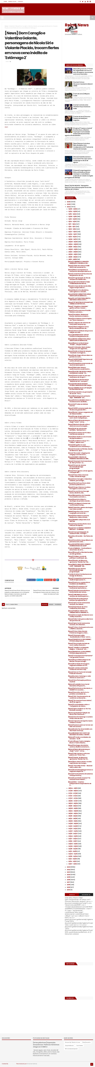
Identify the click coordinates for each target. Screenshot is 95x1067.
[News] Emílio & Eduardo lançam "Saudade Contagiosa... (79, 352)
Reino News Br (77, 27)
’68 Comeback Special (71, 1049)
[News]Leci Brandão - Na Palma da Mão (80, 537)
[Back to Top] (91, 1064)
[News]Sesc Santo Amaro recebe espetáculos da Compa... (80, 762)
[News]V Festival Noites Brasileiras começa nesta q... (80, 774)
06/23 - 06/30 (73, 803)
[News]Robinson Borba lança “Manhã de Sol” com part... (78, 380)
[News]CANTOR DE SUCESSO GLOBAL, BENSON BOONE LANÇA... (80, 384)
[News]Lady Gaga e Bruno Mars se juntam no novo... (80, 356)
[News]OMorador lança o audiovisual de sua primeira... (79, 368)
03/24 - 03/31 (73, 836)
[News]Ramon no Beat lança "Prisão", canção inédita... (78, 344)
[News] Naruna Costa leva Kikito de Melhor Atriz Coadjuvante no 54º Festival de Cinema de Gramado (83, 146)
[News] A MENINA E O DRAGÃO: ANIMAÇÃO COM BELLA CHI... (78, 262)
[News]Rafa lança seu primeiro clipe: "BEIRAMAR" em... (79, 396)
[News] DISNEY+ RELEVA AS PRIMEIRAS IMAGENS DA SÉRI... (78, 458)
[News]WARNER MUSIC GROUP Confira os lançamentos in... (78, 335)
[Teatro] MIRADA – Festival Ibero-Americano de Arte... (80, 549)
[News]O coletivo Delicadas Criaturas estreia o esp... (78, 668)
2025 (69, 204)
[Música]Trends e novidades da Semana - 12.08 (79, 738)
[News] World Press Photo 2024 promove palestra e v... (79, 484)
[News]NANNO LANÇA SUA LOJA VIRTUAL (79, 520)
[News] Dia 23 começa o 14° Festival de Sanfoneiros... (77, 587)
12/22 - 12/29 (72, 211)
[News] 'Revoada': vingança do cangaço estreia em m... (79, 453)
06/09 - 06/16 (73, 808)
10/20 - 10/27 (72, 234)
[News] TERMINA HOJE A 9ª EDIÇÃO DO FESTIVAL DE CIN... (80, 388)
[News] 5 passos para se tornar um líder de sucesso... (80, 725)
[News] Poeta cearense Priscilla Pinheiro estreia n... (79, 311)
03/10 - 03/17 (72, 841)
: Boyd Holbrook (69, 1045)
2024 (69, 207)
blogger (44, 604)
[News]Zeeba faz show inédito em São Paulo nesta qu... (80, 730)
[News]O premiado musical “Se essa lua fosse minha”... (79, 778)
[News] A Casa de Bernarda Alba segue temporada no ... (79, 286)
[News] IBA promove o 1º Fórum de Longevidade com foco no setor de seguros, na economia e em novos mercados (83, 71)
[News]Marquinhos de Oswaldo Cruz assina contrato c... (79, 496)
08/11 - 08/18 (72, 259)
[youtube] (85, 1)
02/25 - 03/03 (73, 846)
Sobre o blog (12, 1)
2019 (68, 877)
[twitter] (83, 1)
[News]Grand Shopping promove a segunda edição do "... (80, 770)
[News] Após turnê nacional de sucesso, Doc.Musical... (79, 624)
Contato (20, 1)
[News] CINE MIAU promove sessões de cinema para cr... (79, 595)
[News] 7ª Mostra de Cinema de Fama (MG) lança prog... (79, 323)
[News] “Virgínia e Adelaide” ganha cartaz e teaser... (78, 307)
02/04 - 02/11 (72, 854)
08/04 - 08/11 (72, 788)
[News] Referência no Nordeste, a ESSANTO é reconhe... (80, 689)
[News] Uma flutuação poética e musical (79, 681)
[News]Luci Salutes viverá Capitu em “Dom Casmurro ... (80, 319)
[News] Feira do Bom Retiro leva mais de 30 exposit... (79, 524)
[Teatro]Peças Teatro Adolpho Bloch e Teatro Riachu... (79, 742)
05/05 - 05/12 (73, 821)
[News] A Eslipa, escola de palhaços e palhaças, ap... (78, 557)
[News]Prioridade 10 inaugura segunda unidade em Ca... (78, 664)
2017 (68, 882)
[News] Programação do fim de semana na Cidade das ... (79, 278)
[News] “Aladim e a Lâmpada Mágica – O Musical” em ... (78, 648)
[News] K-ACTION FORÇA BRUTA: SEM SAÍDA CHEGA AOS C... (79, 299)
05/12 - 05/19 (72, 818)
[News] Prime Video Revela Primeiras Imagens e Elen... (78, 632)
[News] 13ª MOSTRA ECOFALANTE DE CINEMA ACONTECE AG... (80, 303)
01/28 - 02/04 (73, 856)
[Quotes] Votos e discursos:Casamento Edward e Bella (82, 84)
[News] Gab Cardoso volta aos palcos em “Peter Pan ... (79, 754)
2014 (68, 890)
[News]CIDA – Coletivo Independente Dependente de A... (79, 783)
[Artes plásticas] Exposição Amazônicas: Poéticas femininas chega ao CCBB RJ (46, 1045)
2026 (69, 202)
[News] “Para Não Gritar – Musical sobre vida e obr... (80, 766)
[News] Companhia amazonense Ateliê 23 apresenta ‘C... (79, 579)
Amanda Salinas (32, 1064)
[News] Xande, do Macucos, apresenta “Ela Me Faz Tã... (78, 758)
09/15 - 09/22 (73, 247)
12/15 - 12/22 (72, 214)
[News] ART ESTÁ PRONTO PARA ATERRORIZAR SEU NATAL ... (79, 282)
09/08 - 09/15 (73, 249)
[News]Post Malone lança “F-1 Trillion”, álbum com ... (78, 441)
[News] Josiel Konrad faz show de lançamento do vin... (80, 274)
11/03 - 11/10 (72, 229)
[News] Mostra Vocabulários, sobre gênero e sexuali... (78, 291)
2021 (68, 872)
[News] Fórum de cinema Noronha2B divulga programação (77, 466)
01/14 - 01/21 (72, 861)
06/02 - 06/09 (73, 811)
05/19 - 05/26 (73, 816)
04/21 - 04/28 (73, 826)
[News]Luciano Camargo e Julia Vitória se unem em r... (79, 677)
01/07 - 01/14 (72, 864)
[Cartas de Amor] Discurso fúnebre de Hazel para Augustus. (81, 118)
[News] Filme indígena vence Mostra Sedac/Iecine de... (78, 327)
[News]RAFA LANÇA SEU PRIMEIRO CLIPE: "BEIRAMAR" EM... (79, 565)
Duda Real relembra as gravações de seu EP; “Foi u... (80, 392)
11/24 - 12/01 (72, 221)
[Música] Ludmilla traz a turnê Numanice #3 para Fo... (78, 685)
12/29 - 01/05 (72, 209)
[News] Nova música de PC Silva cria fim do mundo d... (79, 433)
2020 (69, 875)
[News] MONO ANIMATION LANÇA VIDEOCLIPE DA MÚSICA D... (79, 295)
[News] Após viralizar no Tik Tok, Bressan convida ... (79, 709)
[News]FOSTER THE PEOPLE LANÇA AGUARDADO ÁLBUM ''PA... (79, 372)
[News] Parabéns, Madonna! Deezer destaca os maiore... (78, 315)
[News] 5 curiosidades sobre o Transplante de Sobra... (79, 705)
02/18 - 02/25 (73, 849)
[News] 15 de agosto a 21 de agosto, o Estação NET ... (80, 471)
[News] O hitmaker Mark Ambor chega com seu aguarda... (79, 348)
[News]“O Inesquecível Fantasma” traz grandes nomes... (80, 656)
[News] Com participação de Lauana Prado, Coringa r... (78, 532)
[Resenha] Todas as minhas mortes (78, 405)
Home (5, 1)
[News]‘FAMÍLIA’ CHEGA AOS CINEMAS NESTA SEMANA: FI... (78, 611)
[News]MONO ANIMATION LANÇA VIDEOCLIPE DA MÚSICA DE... (79, 339)
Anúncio (72, 894)
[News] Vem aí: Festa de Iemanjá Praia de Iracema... (79, 673)
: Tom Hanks (79, 1045)
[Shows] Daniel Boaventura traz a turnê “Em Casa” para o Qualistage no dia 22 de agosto (82, 159)
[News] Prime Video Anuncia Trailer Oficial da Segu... (78, 475)
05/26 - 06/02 (73, 813)
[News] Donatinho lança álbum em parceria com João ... (80, 541)
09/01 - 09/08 (73, 252)
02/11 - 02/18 (72, 851)
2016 (68, 885)
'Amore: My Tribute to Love (72, 1042)
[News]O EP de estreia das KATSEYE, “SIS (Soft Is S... (77, 429)
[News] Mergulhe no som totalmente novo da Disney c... (79, 445)
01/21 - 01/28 (72, 859)
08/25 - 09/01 (73, 254)
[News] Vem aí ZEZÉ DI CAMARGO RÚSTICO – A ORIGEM (79, 528)
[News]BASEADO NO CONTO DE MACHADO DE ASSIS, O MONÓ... (79, 734)
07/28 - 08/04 (73, 791)
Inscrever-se (86, 894)
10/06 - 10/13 (72, 239)
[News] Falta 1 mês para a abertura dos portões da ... (80, 619)
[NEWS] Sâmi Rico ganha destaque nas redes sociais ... (80, 508)
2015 (68, 887)
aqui (6, 127)
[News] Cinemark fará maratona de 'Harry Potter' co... (80, 462)
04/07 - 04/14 (73, 831)
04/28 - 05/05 (73, 823)
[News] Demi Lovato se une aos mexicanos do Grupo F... (79, 376)
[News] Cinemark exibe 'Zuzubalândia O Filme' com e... (79, 636)
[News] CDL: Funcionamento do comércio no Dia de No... (79, 697)
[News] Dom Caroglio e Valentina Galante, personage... (80, 479)
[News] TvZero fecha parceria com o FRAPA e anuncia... (80, 628)
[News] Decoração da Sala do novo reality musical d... (80, 615)
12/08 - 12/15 (72, 216)
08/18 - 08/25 (73, 257)
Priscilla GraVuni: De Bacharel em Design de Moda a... (80, 575)
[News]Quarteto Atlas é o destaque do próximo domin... (79, 500)
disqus (51, 604)
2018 (68, 880)
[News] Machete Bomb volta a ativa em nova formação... (79, 425)
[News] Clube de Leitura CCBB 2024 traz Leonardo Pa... (78, 266)
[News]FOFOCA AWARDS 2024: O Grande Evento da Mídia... (79, 401)
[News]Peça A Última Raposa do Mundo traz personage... (79, 660)
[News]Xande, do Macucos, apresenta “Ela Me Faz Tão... (78, 561)
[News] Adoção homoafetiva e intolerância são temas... (79, 591)
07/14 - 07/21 (72, 796)
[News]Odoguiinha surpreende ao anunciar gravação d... (80, 364)
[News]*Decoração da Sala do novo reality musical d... (78, 644)
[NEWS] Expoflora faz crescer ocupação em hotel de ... (78, 512)
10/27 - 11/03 (72, 232)
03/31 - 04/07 (73, 833)
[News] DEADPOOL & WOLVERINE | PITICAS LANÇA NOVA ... (79, 640)
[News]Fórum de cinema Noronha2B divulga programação (77, 570)
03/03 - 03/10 (73, 844)
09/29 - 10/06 (73, 242)
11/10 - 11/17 (72, 227)
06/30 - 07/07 (73, 801)
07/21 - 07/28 (73, 793)
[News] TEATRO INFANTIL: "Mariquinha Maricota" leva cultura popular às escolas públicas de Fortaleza (78, 187)
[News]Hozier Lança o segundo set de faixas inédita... (80, 413)
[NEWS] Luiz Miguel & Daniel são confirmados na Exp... (79, 504)
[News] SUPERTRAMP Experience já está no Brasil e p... (80, 360)
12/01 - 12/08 (72, 219)
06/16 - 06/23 (73, 806)
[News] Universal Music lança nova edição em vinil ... (80, 331)
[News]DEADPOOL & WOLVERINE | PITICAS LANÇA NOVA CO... (79, 652)
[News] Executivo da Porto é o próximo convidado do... (78, 693)
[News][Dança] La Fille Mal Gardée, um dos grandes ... (80, 553)
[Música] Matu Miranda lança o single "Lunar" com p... (79, 421)
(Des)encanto (86, 1042)
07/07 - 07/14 (73, 798)
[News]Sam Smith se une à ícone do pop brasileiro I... (79, 437)
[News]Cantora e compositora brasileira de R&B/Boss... (79, 583)
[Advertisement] (76, 49)
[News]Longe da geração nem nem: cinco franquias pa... (79, 417)
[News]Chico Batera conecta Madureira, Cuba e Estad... (78, 516)
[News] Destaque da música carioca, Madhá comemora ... (79, 746)
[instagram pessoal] (90, 1)
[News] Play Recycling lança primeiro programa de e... (78, 599)
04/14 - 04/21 (73, 829)
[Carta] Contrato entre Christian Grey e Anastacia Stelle (81, 106)
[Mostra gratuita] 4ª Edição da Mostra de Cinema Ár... (79, 713)
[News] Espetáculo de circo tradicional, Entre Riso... (77, 607)
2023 (69, 867)
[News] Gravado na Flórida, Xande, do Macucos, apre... (80, 449)
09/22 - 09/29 (73, 244)
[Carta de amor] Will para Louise (81, 95)
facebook (58, 604)
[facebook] (80, 1)
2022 (69, 870)
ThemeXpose (12, 1064)
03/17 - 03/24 (73, 839)
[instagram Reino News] (88, 1)
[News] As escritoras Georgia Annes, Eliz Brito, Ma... (78, 492)
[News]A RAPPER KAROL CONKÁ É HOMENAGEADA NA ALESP (79, 545)
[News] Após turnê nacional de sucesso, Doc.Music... (79, 603)
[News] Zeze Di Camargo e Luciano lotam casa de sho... (80, 717)
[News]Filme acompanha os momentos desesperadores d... (80, 270)
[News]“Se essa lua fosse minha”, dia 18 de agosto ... (80, 701)
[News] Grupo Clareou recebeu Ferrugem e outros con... (79, 488)
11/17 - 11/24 (72, 224)
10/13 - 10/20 (72, 237)
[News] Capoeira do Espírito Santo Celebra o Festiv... (80, 721)
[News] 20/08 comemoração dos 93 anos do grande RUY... (79, 409)
